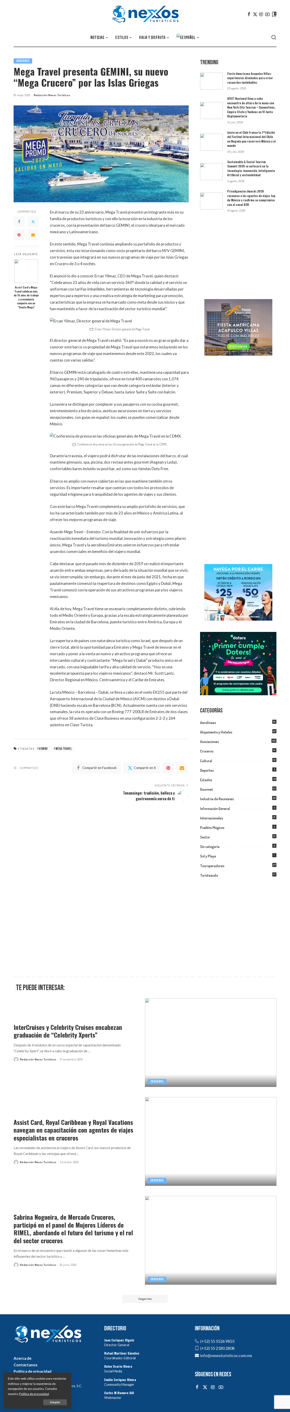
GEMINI (43, 749)
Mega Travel (64, 749)
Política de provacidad (34, 1394)
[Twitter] (255, 14)
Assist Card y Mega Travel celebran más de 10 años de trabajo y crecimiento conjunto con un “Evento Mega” (26, 297)
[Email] (33, 234)
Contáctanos (25, 1364)
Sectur (205, 837)
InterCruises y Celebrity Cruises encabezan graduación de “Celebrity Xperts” (68, 1031)
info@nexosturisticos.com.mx (226, 1355)
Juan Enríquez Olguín (119, 1340)
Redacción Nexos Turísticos (52, 95)
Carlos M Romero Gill (119, 1392)
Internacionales (211, 818)
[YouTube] (267, 14)
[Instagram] (261, 14)
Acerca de (22, 1358)
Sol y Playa (208, 856)
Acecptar (55, 1402)
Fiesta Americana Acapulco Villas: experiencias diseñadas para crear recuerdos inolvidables (250, 78)
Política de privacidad (32, 1371)
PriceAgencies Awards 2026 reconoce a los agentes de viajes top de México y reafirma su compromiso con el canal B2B (251, 198)
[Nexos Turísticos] (145, 14)
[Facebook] (249, 14)
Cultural (206, 761)
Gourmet (206, 789)
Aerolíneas (208, 722)
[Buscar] (273, 38)
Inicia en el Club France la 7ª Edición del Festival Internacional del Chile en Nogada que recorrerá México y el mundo (251, 139)
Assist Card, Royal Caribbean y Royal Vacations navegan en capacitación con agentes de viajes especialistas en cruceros (73, 1129)
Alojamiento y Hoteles (216, 732)
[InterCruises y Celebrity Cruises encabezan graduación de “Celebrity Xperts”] (210, 1042)
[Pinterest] (19, 234)
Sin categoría (210, 846)
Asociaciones (209, 741)
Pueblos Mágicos (212, 827)
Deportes (207, 770)
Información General (215, 808)
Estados (206, 780)
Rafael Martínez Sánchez (121, 1353)
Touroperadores (212, 866)
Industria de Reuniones (217, 799)
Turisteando (209, 875)
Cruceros (22, 61)
